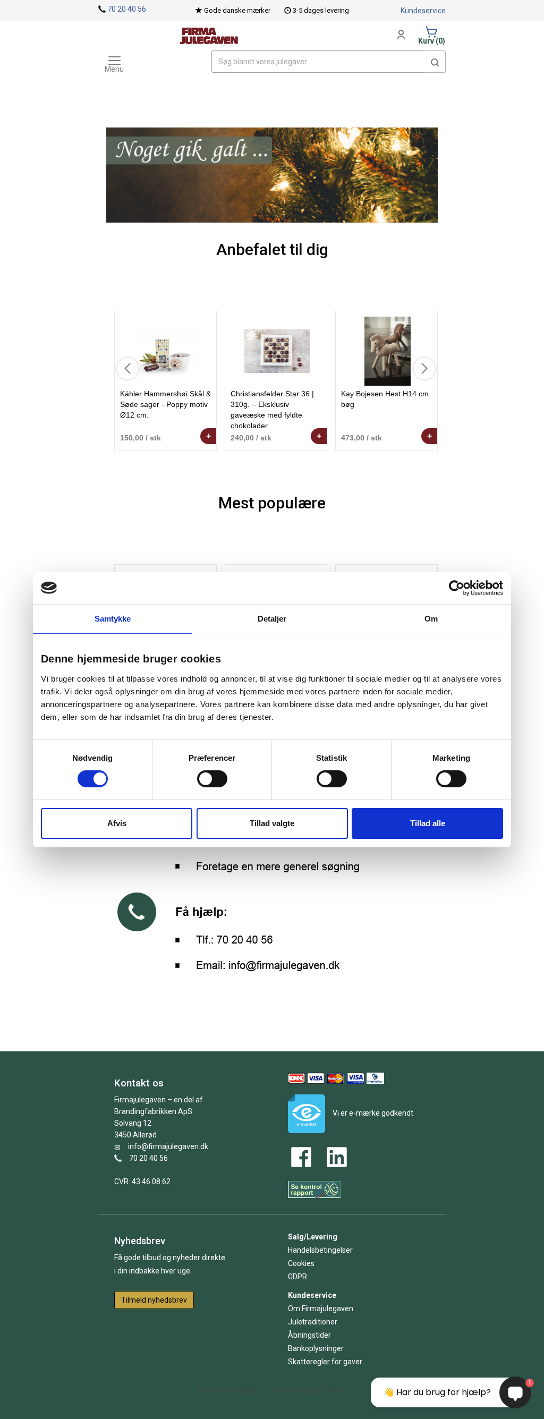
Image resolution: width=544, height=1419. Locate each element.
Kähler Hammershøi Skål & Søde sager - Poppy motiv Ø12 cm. (165, 404)
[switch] (212, 778)
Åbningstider (309, 1335)
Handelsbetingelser (320, 1250)
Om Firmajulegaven (320, 1308)
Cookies (301, 1263)
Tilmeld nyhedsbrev (154, 1300)
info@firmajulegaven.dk (168, 1146)
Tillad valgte (272, 823)
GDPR (297, 1276)
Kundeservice (423, 10)
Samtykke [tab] (113, 618)
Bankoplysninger (316, 1348)
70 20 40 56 (126, 9)
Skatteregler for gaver (325, 1361)
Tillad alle (427, 823)
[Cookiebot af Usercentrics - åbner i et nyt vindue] (456, 588)
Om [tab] (431, 618)
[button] (435, 61)
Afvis (116, 823)
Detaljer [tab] (272, 618)
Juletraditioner (312, 1322)
